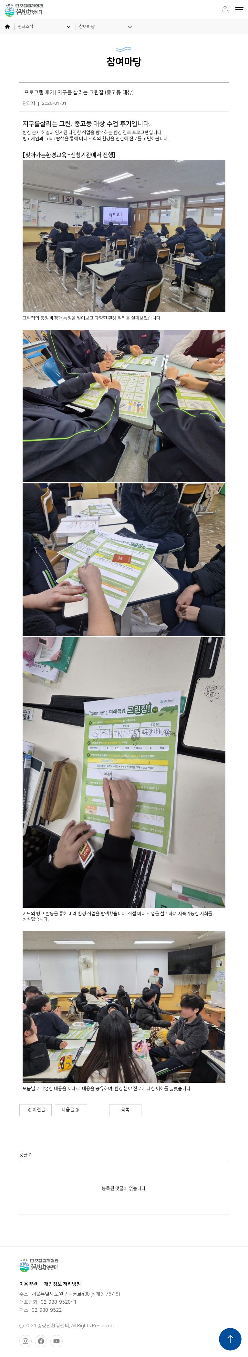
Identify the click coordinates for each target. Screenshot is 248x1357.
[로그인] (225, 10)
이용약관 (28, 1284)
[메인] (7, 26)
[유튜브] (56, 1341)
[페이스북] (41, 1341)
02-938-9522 (47, 1310)
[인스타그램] (25, 1341)
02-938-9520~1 (59, 1302)
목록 (125, 1109)
